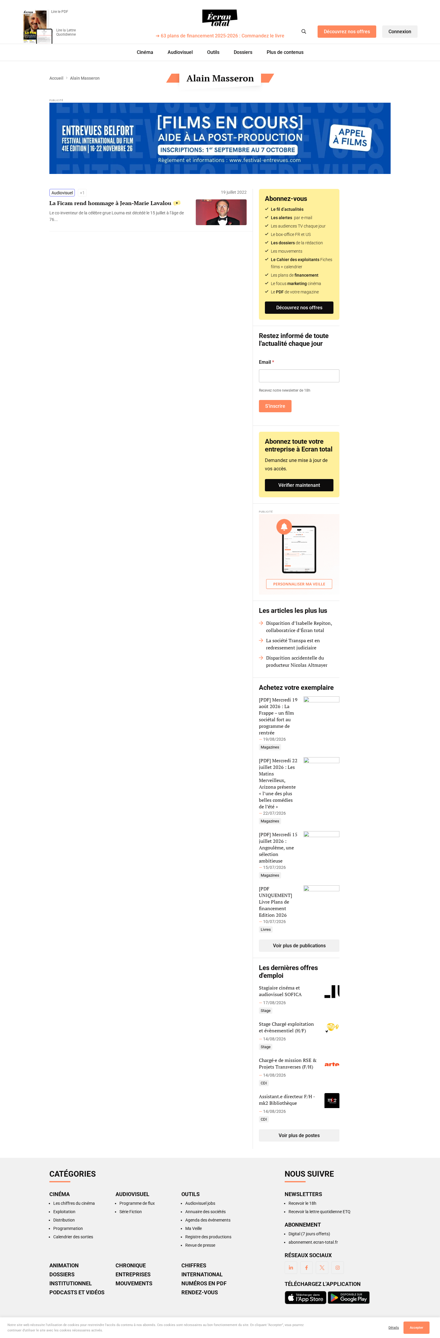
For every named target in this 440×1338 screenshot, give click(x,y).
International (202, 1275)
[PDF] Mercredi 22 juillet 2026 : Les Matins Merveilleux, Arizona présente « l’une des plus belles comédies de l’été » (278, 783)
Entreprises (133, 1275)
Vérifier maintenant (299, 485)
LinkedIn (291, 1267)
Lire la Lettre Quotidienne (66, 32)
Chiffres (193, 1266)
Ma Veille (193, 1228)
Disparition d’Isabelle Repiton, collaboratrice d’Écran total (299, 627)
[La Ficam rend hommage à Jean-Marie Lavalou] (119, 216)
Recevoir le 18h (302, 1203)
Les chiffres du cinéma (74, 1203)
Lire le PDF (59, 12)
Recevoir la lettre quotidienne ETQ (320, 1211)
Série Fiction (130, 1211)
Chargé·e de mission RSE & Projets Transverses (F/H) (288, 1063)
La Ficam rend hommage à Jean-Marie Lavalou (110, 203)
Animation (64, 1266)
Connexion (400, 31)
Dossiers (243, 52)
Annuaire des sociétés (205, 1211)
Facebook (306, 1267)
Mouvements (134, 1284)
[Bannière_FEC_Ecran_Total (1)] (220, 138)
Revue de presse (200, 1245)
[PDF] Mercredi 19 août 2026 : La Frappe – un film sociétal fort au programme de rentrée (278, 716)
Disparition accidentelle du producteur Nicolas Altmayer (296, 661)
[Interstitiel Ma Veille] (299, 554)
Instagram (337, 1267)
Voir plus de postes (299, 1135)
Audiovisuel (180, 52)
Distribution (64, 1220)
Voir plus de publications (299, 945)
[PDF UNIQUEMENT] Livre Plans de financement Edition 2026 (275, 901)
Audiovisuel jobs (200, 1203)
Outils (213, 52)
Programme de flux (137, 1203)
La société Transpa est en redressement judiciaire (293, 644)
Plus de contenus (285, 52)
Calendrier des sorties (73, 1236)
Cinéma (145, 52)
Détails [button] (394, 1328)
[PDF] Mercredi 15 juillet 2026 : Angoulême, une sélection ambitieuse (278, 847)
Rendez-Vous (199, 1292)
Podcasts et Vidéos (76, 1292)
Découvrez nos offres (347, 31)
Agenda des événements (207, 1220)
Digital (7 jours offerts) (309, 1233)
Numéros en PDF (204, 1284)
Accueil (56, 78)
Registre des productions (208, 1236)
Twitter (322, 1267)
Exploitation (64, 1211)
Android (349, 1297)
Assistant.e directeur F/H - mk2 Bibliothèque (287, 1099)
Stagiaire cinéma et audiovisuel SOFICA (280, 991)
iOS (306, 1297)
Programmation (68, 1228)
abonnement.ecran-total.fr (313, 1242)
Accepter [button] (416, 1328)
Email (266, 362)
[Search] (303, 31)
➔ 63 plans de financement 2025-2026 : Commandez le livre (220, 36)
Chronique (131, 1266)
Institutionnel (70, 1284)
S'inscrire (275, 406)
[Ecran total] (220, 18)
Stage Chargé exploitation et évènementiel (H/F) (286, 1027)
